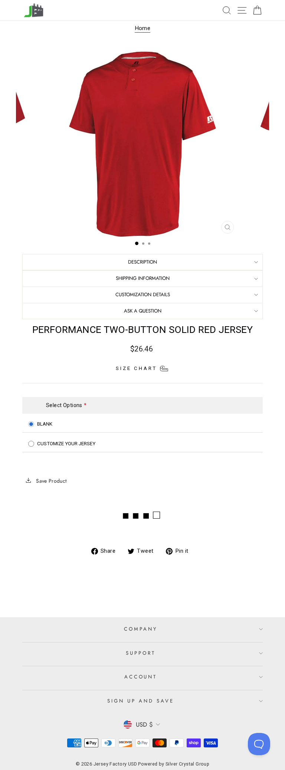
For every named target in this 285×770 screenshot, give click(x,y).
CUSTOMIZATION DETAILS (142, 294)
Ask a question (142, 310)
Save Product (51, 481)
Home (143, 28)
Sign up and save (140, 700)
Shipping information (143, 278)
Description (142, 261)
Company (140, 628)
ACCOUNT (140, 676)
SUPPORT (140, 653)
